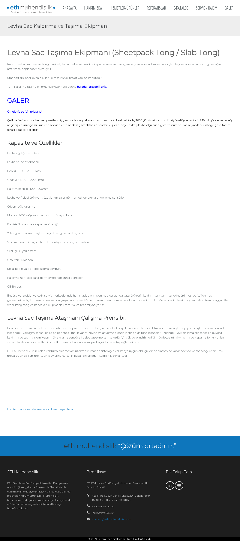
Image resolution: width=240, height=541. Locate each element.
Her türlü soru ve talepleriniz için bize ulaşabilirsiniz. (41, 409)
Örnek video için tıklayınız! (24, 111)
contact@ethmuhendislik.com (111, 519)
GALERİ (19, 100)
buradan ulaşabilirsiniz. (92, 86)
